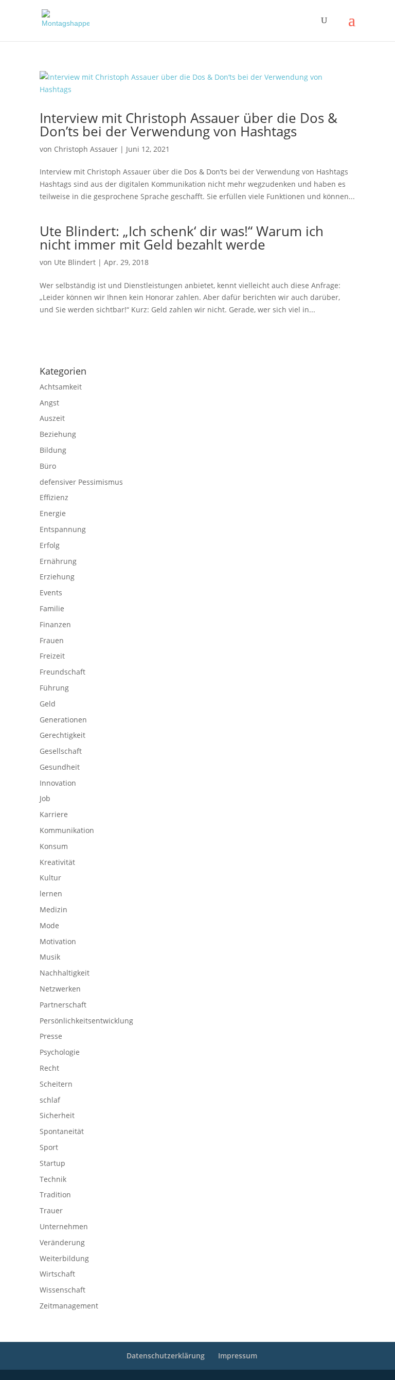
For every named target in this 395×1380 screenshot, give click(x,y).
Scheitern (56, 1084)
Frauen (52, 640)
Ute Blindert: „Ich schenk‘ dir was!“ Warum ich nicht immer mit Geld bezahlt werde (182, 238)
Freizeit (52, 656)
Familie (52, 608)
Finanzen (55, 624)
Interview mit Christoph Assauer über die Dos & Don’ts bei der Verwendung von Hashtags (188, 124)
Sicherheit (57, 1115)
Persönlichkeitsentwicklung (86, 1020)
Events (51, 592)
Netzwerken (60, 989)
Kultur (50, 877)
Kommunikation (67, 830)
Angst (49, 403)
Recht (49, 1068)
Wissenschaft (62, 1290)
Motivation (58, 941)
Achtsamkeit (61, 387)
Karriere (54, 814)
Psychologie (60, 1052)
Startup (52, 1163)
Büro (48, 466)
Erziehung (57, 576)
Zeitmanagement (69, 1306)
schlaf (50, 1100)
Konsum (54, 846)
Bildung (53, 450)
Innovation (58, 783)
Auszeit (52, 418)
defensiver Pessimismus (81, 482)
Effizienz (54, 497)
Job (45, 798)
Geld (48, 704)
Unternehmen (64, 1226)
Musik (50, 957)
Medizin (53, 909)
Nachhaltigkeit (64, 973)
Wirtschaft (57, 1274)
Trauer (51, 1210)
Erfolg (50, 545)
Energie (53, 513)
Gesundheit (60, 767)
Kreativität (57, 862)
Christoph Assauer (86, 149)
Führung (54, 688)
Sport (49, 1147)
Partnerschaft (63, 1005)
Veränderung (62, 1242)
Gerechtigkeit (62, 735)
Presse (51, 1036)
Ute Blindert (75, 262)
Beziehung (58, 434)
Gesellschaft (61, 751)
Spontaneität (62, 1131)
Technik (53, 1179)
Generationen (63, 719)
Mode (49, 925)
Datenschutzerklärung (132, 344)
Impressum (53, 344)
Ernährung (58, 561)
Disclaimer (86, 344)
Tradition (55, 1194)
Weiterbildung (64, 1258)
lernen (51, 893)
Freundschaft (62, 672)
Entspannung (63, 529)
